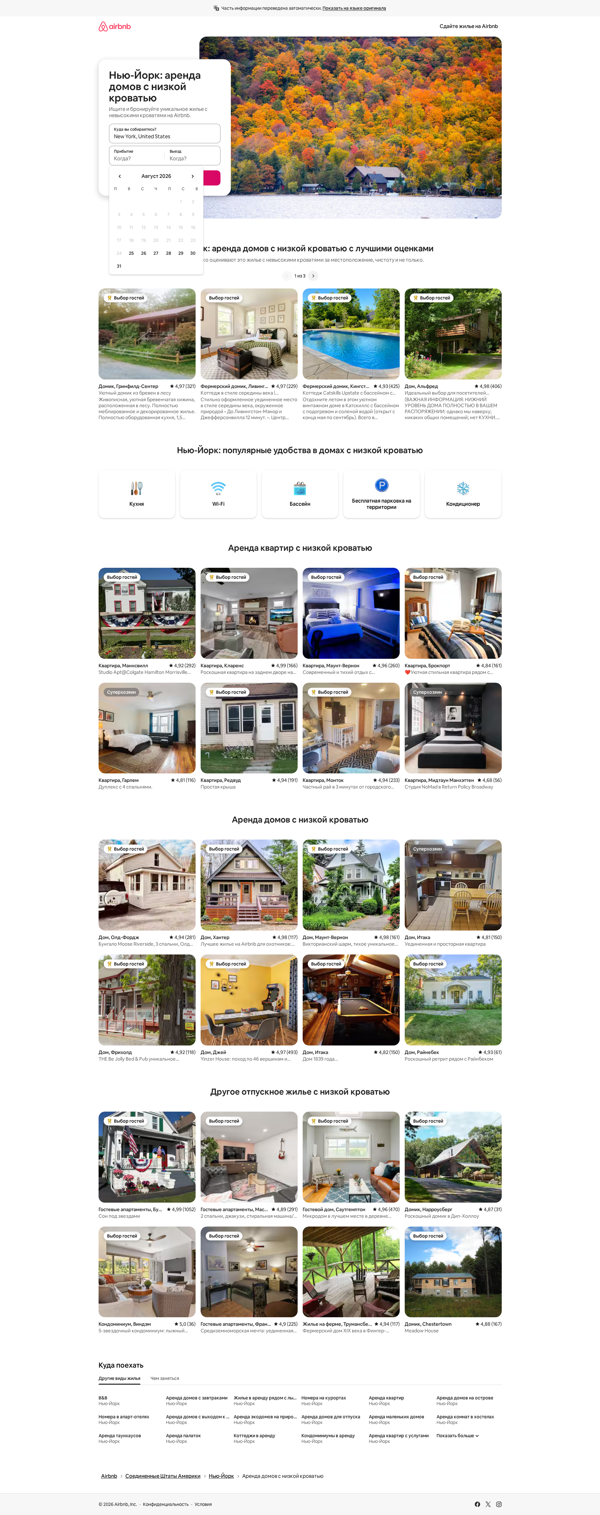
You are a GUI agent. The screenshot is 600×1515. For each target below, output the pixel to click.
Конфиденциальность (166, 1504)
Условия (203, 1504)
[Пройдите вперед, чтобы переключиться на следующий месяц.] (192, 176)
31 (119, 266)
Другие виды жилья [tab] (119, 1378)
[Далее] (313, 276)
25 (131, 253)
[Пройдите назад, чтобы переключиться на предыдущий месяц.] (120, 176)
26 (143, 253)
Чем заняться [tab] (165, 1378)
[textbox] (137, 158)
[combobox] (164, 136)
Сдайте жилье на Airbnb (469, 26)
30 (193, 253)
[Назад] (287, 276)
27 (155, 253)
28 (168, 253)
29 (180, 253)
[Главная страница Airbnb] (115, 26)
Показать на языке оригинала (354, 8)
